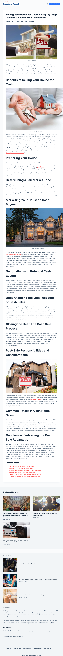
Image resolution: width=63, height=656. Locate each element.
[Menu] (47, 4)
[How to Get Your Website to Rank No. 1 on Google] (10, 596)
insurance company (36, 399)
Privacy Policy (18, 648)
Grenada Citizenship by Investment (28, 563)
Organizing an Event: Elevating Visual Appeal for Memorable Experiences (38, 579)
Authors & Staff (7, 648)
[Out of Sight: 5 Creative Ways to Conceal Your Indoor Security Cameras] (16, 530)
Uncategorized (30, 21)
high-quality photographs (13, 254)
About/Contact (27, 648)
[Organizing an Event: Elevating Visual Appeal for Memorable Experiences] (10, 580)
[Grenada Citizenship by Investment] (10, 565)
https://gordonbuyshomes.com (15, 153)
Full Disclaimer (38, 648)
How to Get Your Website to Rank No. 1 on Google (32, 595)
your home (40, 167)
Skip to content (4, 1)
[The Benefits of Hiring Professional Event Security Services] (46, 503)
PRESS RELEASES (54, 4)
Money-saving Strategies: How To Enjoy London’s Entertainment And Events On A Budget (15, 515)
